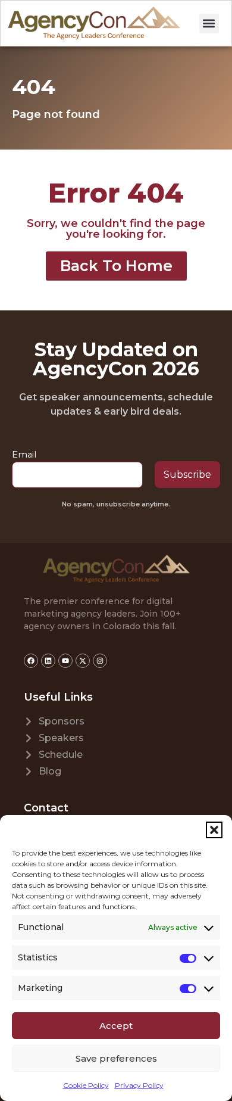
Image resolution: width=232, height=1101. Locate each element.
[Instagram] (100, 661)
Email (24, 454)
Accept (116, 1025)
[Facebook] (31, 661)
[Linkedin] (48, 661)
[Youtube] (65, 661)
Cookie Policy (86, 1085)
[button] (214, 830)
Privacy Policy (139, 1085)
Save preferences (116, 1058)
